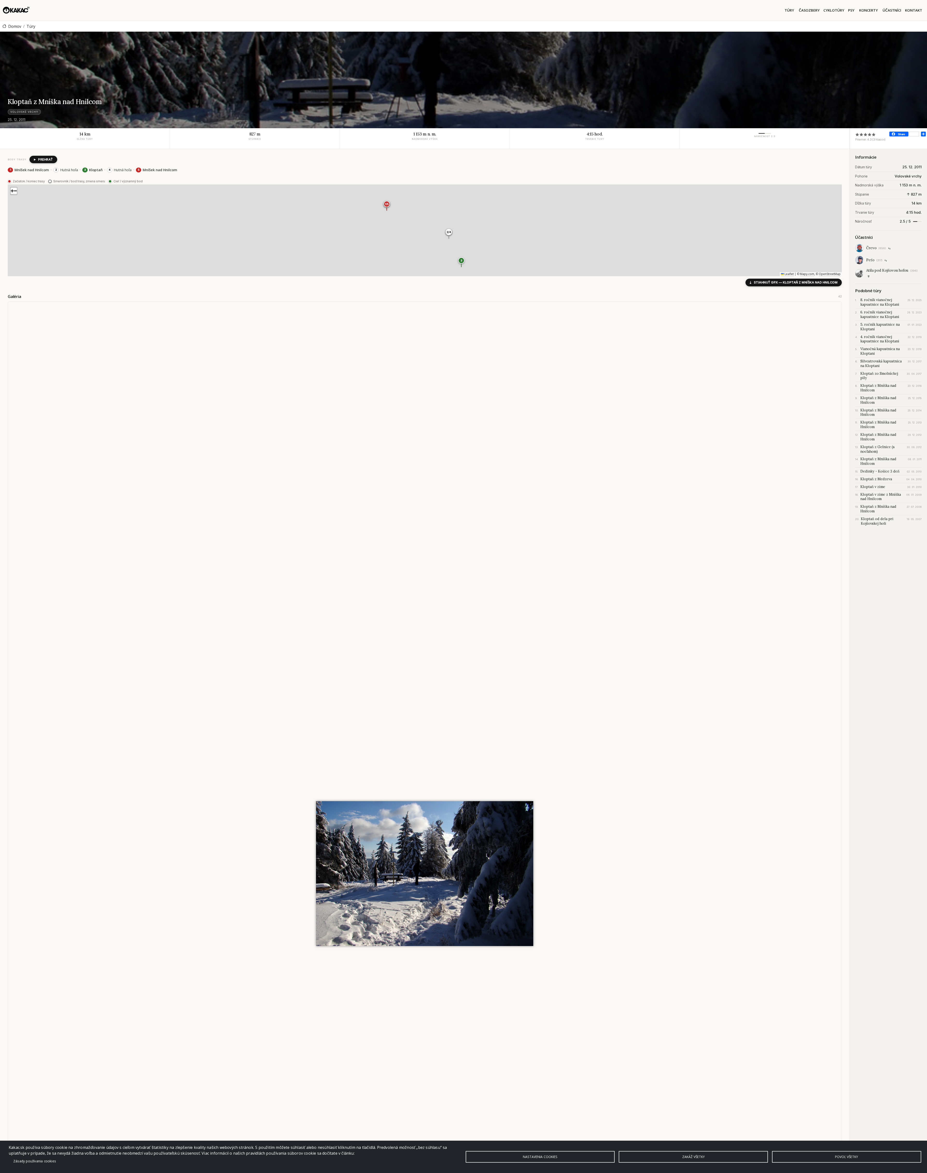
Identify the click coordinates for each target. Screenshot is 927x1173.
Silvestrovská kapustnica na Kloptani (881, 363)
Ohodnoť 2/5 (861, 134)
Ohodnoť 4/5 (870, 134)
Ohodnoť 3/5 (866, 134)
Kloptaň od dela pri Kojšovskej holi (877, 521)
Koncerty (868, 10)
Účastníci (892, 10)
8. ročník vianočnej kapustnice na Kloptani (879, 302)
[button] (461, 262)
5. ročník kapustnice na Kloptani (880, 326)
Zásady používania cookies (34, 1161)
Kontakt (913, 10)
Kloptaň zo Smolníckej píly (879, 375)
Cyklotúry (833, 10)
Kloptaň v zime (872, 487)
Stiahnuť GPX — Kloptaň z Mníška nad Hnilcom (793, 282)
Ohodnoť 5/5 (874, 134)
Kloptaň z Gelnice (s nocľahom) (877, 449)
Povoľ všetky (846, 1156)
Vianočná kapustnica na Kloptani (880, 351)
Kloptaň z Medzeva (876, 479)
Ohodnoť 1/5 (857, 134)
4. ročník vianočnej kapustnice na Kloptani (879, 339)
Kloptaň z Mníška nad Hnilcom (878, 387)
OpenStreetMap (830, 274)
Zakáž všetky (693, 1156)
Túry (789, 10)
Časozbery (809, 10)
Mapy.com (807, 274)
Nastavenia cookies (540, 1156)
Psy (851, 10)
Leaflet (789, 274)
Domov (14, 26)
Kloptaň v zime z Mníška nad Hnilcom (880, 496)
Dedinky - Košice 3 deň (879, 471)
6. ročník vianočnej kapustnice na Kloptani (879, 314)
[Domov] (16, 10)
